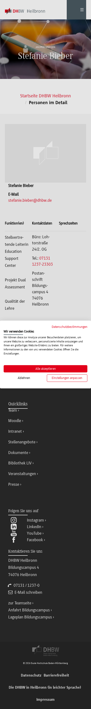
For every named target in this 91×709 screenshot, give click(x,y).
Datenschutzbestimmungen (69, 327)
